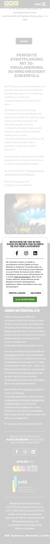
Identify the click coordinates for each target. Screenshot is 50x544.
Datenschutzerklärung (22, 277)
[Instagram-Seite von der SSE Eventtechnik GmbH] (25, 254)
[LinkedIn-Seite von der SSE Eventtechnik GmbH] (34, 254)
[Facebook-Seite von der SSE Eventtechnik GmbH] (16, 254)
